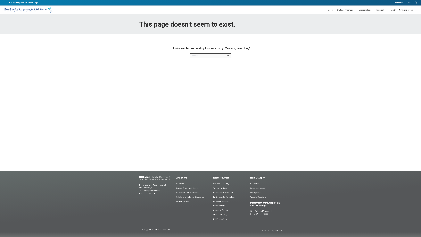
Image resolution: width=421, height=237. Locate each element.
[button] (416, 3)
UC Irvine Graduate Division (187, 192)
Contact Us (254, 184)
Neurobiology (219, 206)
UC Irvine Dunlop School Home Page (22, 3)
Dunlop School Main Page (187, 188)
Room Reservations (258, 188)
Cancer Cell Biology (221, 184)
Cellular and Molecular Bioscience (190, 197)
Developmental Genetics (223, 192)
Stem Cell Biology (220, 214)
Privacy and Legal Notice (272, 230)
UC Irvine (180, 184)
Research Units (182, 201)
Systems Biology (220, 188)
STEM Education (220, 219)
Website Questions (258, 197)
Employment (255, 192)
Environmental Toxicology (224, 197)
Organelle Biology (220, 210)
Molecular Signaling (221, 201)
